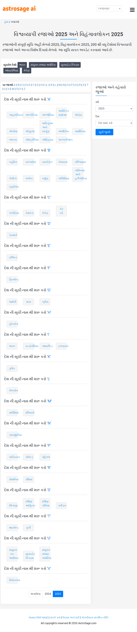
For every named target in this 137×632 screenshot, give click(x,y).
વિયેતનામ (13, 580)
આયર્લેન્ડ (46, 346)
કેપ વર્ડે (61, 211)
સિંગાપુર (13, 505)
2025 (58, 593)
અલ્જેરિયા (46, 115)
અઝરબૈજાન (62, 139)
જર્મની (12, 301)
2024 (48, 593)
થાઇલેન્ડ (13, 527)
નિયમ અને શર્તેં (70, 617)
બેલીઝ (13, 178)
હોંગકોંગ (13, 324)
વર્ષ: (97, 102)
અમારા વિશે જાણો (38, 617)
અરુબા (13, 139)
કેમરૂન (30, 213)
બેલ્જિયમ (79, 162)
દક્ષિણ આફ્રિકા (30, 503)
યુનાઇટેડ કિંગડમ (70, 64)
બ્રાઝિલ (13, 186)
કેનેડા (27, 70)
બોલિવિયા (62, 178)
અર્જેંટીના (62, 131)
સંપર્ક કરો (55, 617)
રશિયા (29, 479)
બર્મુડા (45, 178)
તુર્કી (28, 527)
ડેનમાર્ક (13, 235)
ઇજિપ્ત (13, 257)
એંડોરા (78, 115)
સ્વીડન (62, 505)
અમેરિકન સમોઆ (62, 113)
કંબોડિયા (13, 213)
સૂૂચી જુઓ (104, 132)
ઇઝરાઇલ (62, 346)
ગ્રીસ (45, 301)
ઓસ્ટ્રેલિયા (11, 70)
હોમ (6, 21)
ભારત (22, 64)
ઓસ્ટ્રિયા (46, 139)
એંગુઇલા (30, 131)
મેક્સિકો (30, 412)
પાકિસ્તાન (13, 457)
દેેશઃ (98, 116)
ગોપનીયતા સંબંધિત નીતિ (94, 617)
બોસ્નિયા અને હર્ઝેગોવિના (79, 174)
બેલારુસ (62, 162)
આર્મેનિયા (79, 131)
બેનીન (29, 178)
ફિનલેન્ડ (13, 279)
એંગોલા (13, 131)
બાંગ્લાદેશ (30, 162)
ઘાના (28, 301)
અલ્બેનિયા (30, 115)
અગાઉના (35, 593)
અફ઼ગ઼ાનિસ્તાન (13, 115)
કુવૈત (12, 368)
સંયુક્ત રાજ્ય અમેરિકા (43, 64)
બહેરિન (13, 162)
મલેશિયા (13, 412)
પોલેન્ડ (29, 457)
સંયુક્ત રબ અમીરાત (13, 554)
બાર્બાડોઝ (46, 162)
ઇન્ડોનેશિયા (30, 346)
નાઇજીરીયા (13, 435)
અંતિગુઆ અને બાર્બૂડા (46, 127)
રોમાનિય (13, 479)
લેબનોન (13, 390)
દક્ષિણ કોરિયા (45, 503)
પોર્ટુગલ (46, 457)
